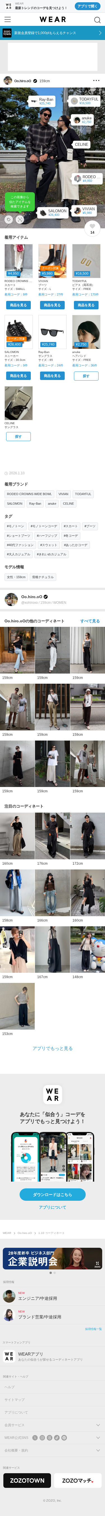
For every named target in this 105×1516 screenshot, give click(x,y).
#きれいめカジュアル (51, 554)
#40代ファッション (20, 545)
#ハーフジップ (47, 535)
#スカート (71, 526)
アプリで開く (88, 6)
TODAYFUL (83, 494)
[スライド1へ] (51, 1273)
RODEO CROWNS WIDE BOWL (29, 494)
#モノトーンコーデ (44, 526)
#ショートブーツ (18, 535)
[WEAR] (52, 19)
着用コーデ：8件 (16, 294)
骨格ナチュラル (43, 577)
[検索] (97, 20)
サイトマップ (14, 1400)
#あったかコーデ (75, 545)
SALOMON (14, 503)
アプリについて (52, 1207)
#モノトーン (15, 526)
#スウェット (48, 545)
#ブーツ (90, 526)
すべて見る (90, 621)
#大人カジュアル (18, 554)
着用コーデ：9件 (16, 365)
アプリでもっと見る (52, 1048)
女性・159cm (16, 577)
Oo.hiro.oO (25, 1233)
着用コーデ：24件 (50, 365)
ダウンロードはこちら (52, 1194)
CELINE (68, 503)
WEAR (7, 1233)
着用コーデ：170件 (85, 294)
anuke (52, 503)
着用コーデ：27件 (50, 294)
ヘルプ (9, 1387)
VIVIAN (63, 494)
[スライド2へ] (54, 1273)
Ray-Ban (35, 503)
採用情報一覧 (93, 1329)
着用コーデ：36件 (84, 365)
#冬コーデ (71, 535)
